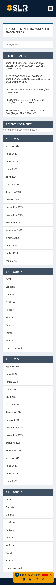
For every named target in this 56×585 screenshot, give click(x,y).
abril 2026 (11, 176)
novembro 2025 (14, 214)
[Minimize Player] (43, 579)
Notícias (10, 302)
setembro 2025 (14, 230)
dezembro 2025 (14, 207)
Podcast (10, 309)
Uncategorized (14, 347)
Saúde (9, 340)
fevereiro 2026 (13, 191)
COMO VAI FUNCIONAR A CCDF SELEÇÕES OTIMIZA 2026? (27, 91)
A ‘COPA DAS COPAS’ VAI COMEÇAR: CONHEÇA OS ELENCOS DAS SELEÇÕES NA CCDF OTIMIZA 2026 (28, 79)
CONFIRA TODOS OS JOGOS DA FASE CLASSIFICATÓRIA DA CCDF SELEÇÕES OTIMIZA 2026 (25, 65)
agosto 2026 (12, 146)
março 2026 (12, 184)
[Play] (24, 579)
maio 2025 (11, 260)
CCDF (8, 279)
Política (10, 324)
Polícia (9, 317)
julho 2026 (11, 153)
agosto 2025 (12, 237)
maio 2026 (11, 168)
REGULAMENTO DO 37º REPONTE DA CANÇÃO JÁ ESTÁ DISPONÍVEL (25, 101)
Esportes (10, 286)
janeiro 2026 (12, 199)
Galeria (10, 294)
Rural (9, 332)
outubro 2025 (13, 222)
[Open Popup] (37, 579)
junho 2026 (12, 161)
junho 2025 (12, 253)
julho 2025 (11, 245)
